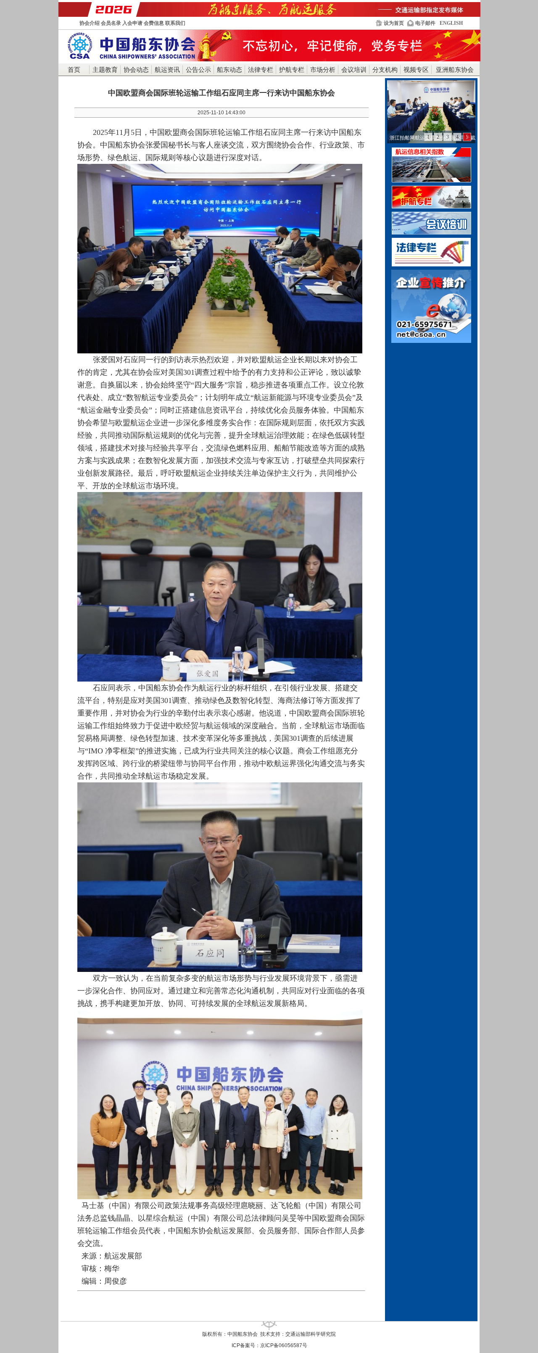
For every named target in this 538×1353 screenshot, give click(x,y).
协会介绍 (89, 23)
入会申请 (132, 23)
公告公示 (198, 69)
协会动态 (136, 69)
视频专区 (416, 69)
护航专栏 (291, 69)
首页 (74, 69)
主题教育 (105, 69)
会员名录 (111, 23)
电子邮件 (425, 23)
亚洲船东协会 (455, 69)
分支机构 (385, 69)
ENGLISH (451, 23)
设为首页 (394, 23)
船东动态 (229, 69)
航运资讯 (167, 69)
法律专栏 (260, 69)
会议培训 (354, 69)
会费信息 (154, 23)
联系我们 (175, 23)
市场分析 (322, 69)
